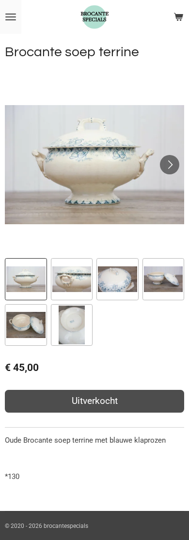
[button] (26, 279)
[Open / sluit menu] (10, 17)
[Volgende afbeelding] (169, 164)
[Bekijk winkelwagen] (178, 17)
